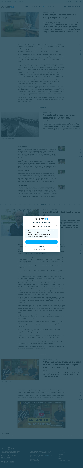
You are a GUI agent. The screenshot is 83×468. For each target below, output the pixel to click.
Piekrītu (41, 242)
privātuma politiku (45, 226)
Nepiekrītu (41, 246)
